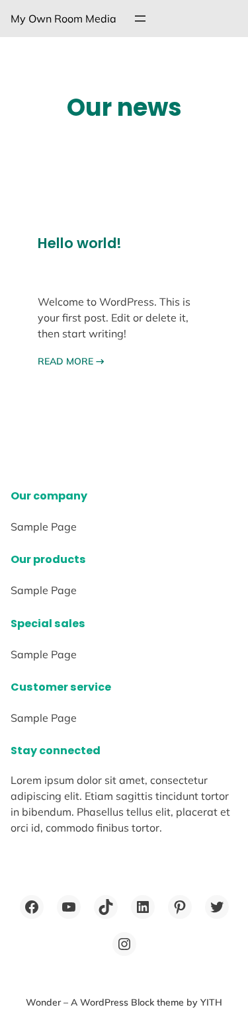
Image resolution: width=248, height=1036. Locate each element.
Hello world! (80, 243)
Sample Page (44, 526)
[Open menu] (140, 18)
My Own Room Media (63, 18)
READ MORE (71, 361)
